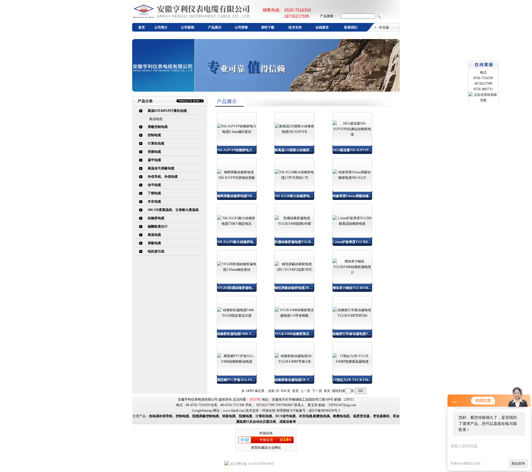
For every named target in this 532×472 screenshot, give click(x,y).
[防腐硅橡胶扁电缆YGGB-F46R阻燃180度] (294, 224)
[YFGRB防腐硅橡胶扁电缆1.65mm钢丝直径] (237, 270)
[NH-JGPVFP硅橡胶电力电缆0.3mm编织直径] (237, 132)
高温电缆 (155, 119)
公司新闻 (187, 27)
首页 (141, 27)
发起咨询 (518, 463)
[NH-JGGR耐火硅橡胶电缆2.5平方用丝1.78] (294, 178)
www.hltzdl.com (234, 410)
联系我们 (350, 27)
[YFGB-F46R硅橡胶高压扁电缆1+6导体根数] (294, 316)
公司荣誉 (241, 27)
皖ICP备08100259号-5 (324, 410)
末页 (327, 391)
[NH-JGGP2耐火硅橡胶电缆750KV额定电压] (237, 224)
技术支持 (295, 27)
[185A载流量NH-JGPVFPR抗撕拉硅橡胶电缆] (352, 134)
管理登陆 (283, 410)
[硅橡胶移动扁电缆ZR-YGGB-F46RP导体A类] (294, 361)
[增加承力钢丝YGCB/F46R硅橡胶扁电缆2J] (352, 272)
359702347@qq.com (342, 405)
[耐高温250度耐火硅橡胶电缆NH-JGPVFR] (294, 132)
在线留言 (322, 27)
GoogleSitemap (202, 410)
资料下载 (267, 27)
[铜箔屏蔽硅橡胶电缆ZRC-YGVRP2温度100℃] (294, 270)
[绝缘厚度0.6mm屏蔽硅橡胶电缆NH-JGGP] (352, 178)
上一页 (305, 391)
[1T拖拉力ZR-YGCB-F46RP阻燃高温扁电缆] (352, 361)
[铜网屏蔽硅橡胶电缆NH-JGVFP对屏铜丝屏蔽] (237, 178)
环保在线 (268, 410)
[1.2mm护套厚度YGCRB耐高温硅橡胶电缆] (352, 224)
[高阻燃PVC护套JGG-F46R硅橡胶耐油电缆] (237, 361)
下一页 (317, 391)
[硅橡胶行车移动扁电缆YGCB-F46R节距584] (352, 316)
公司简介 (161, 27)
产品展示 (214, 27)
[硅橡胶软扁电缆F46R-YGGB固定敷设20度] (237, 316)
